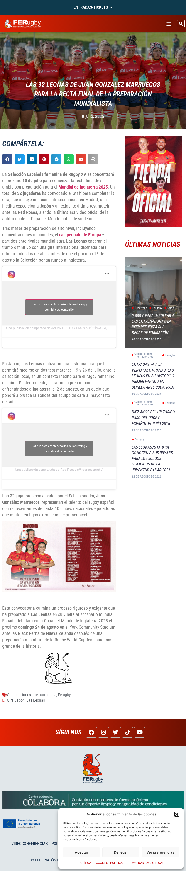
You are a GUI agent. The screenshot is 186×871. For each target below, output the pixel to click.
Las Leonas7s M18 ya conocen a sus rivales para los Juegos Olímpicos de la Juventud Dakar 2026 (152, 458)
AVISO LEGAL (155, 862)
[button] (176, 814)
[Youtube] (139, 732)
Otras (170, 308)
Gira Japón (16, 700)
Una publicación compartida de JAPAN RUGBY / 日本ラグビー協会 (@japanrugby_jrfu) (68, 328)
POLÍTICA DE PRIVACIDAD (127, 862)
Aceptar (81, 852)
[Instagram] (103, 732)
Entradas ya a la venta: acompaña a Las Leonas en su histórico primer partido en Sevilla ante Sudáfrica (153, 375)
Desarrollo (141, 308)
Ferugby (64, 695)
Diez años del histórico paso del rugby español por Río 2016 (153, 418)
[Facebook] (91, 732)
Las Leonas (35, 700)
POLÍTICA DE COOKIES (93, 862)
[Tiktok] (127, 732)
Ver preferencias (160, 852)
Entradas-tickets (90, 7)
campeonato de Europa (80, 234)
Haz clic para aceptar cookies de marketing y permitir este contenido (59, 307)
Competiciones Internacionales (31, 695)
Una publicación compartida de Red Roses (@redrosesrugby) (59, 469)
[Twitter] (115, 732)
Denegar (121, 852)
